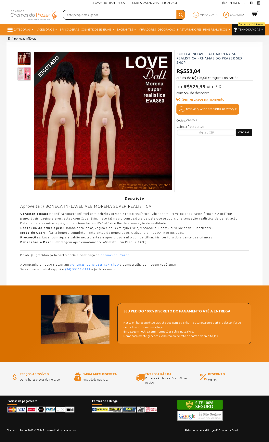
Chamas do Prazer (115, 255)
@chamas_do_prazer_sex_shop (94, 264)
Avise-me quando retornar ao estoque (211, 109)
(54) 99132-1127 (77, 269)
